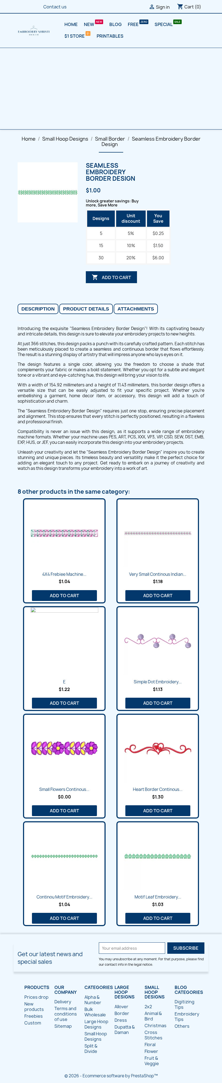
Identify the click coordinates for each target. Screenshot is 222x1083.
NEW (89, 24)
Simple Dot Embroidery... (158, 682)
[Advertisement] (111, 89)
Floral (150, 1045)
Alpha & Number (92, 1000)
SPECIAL (164, 24)
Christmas (155, 1026)
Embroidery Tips (187, 1016)
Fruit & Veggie (152, 1060)
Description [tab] (38, 309)
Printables (110, 36)
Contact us (55, 7)
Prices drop (36, 997)
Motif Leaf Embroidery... (158, 897)
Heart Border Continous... (157, 789)
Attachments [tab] (135, 309)
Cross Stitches (153, 1035)
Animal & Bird (153, 1016)
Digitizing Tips (184, 1004)
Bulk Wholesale (95, 1012)
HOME (71, 24)
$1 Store (75, 36)
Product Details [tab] (86, 309)
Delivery (62, 1002)
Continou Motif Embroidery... (64, 897)
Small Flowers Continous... (64, 789)
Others (182, 1026)
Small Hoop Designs (95, 1036)
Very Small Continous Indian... (157, 574)
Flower (151, 1051)
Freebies (33, 1016)
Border (122, 1013)
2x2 (148, 1007)
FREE (133, 24)
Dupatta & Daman (125, 1029)
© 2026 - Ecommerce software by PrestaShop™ (111, 1076)
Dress (121, 1020)
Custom (32, 1023)
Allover (121, 1007)
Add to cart (111, 277)
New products (34, 1006)
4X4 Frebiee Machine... (64, 574)
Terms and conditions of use (65, 1014)
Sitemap (63, 1026)
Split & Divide (90, 1048)
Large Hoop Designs (96, 1024)
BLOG (115, 24)
